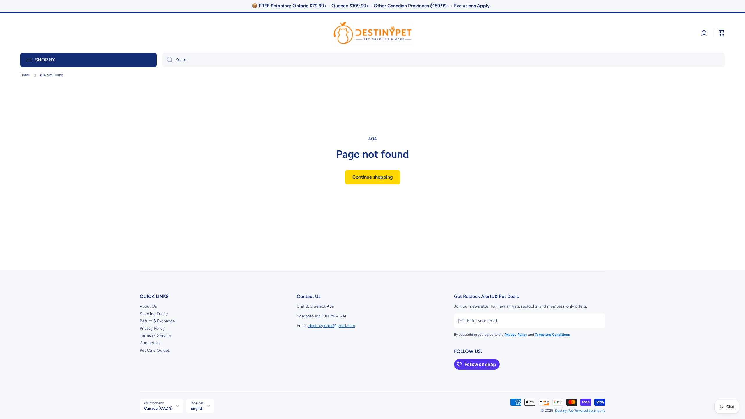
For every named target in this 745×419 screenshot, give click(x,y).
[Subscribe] (598, 321)
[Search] (167, 60)
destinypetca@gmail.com (331, 325)
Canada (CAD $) (158, 408)
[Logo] (372, 33)
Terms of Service (155, 335)
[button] (722, 33)
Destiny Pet (564, 411)
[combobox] (443, 60)
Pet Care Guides (155, 350)
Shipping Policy (154, 313)
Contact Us (150, 342)
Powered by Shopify (589, 411)
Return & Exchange (157, 321)
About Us (148, 306)
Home (25, 75)
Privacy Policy (152, 328)
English (197, 408)
